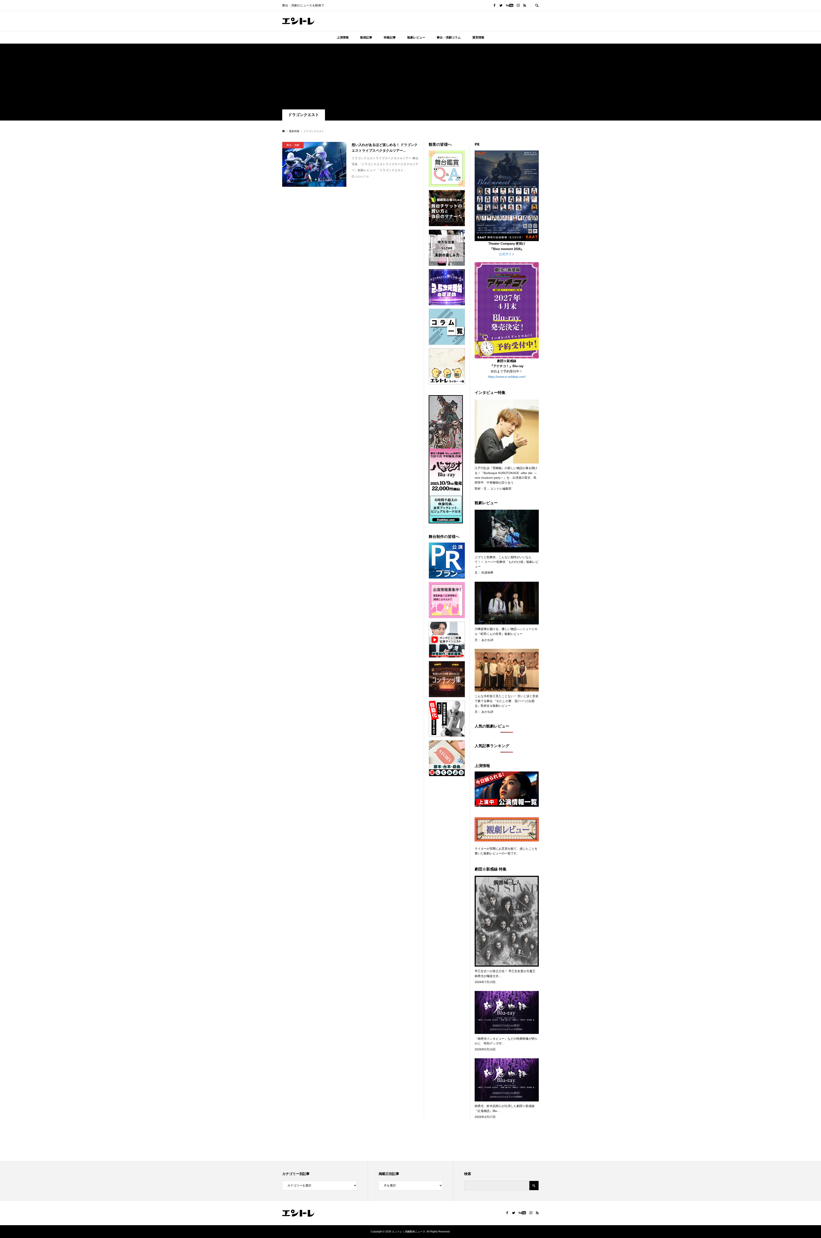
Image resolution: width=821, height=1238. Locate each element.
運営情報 (478, 37)
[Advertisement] (410, 77)
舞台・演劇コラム (449, 37)
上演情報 (343, 37)
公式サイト (507, 254)
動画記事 (366, 37)
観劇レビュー (416, 37)
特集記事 (390, 37)
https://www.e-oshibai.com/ (507, 376)
